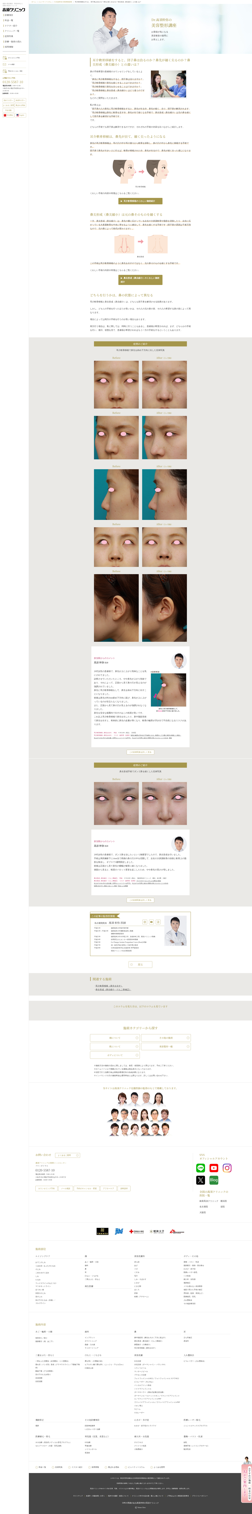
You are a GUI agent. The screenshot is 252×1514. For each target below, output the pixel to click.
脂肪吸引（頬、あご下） (44, 1341)
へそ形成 (187, 1276)
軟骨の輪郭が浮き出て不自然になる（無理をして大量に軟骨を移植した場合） (156, 735)
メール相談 (11, 64)
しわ (37, 1276)
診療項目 (9, 15)
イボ (136, 1269)
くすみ (136, 1272)
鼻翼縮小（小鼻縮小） (142, 1345)
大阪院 (203, 1212)
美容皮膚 (138, 1355)
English (21, 115)
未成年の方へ (20, 100)
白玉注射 (137, 1361)
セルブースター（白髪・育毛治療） (49, 1446)
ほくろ (136, 1290)
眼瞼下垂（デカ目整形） (44, 1371)
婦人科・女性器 (190, 1279)
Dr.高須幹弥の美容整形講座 (63, 2)
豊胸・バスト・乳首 (191, 1262)
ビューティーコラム (45, 2)
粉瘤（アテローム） (142, 1297)
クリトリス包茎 (140, 1446)
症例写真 (9, 36)
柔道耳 (186, 1341)
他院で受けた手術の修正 (193, 1290)
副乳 (185, 1442)
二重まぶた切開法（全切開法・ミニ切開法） (52, 1361)
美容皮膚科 (139, 1256)
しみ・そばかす (140, 1279)
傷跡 (37, 1426)
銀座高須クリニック (209, 1201)
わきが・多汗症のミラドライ (145, 1426)
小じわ (38, 1269)
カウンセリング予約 (14, 58)
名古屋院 (204, 1207)
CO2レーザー (139, 1413)
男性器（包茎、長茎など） (194, 1293)
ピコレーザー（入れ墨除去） (195, 1361)
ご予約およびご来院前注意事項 (178, 1496)
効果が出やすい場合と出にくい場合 (105, 886)
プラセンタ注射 (140, 1375)
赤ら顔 (136, 1262)
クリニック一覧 (12, 30)
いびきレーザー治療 (92, 1429)
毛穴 (136, 1276)
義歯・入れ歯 (90, 1345)
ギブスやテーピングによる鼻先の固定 (148, 881)
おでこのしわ (40, 1262)
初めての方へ (8, 100)
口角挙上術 (89, 1368)
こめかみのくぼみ (42, 1273)
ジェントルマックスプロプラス (196, 1426)
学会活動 (8, 110)
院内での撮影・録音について (118, 1496)
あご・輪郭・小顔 (91, 1262)
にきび (136, 1283)
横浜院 (223, 1201)
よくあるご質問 (64, 1155)
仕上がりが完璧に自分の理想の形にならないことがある (150, 738)
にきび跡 (137, 1286)
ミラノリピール (140, 1368)
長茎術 (87, 1453)
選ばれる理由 (20, 105)
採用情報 (9, 46)
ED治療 (87, 1442)
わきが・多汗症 (190, 1269)
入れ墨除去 (188, 1300)
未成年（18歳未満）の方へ (95, 1496)
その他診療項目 (190, 1304)
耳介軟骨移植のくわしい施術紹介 (138, 201)
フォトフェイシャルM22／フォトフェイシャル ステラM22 (156, 1378)
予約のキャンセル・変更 (15, 71)
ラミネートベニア (91, 1348)
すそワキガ (138, 1442)
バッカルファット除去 (142, 1385)
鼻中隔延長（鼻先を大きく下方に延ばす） (150, 1338)
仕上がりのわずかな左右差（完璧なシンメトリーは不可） (113, 738)
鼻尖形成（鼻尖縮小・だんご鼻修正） (113, 989)
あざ (136, 1265)
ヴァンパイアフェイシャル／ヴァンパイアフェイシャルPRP (157, 1402)
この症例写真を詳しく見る (140, 752)
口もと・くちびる (91, 1276)
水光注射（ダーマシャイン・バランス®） (150, 1364)
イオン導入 (138, 1406)
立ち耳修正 (188, 1338)
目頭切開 (38, 1378)
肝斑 (136, 1293)
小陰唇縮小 (138, 1449)
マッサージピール (141, 1371)
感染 (170, 738)
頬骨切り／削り (41, 1338)
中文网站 (10, 115)
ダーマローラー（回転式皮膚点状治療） (149, 1392)
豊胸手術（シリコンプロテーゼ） (196, 1446)
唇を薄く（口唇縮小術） (94, 1361)
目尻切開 (38, 1381)
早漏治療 (88, 1446)
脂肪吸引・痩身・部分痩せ (194, 1265)
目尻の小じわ (40, 1293)
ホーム (34, 2)
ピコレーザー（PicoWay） (144, 1382)
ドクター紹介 (11, 25)
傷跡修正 (187, 1283)
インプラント (90, 1338)
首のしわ (38, 1297)
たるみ (38, 1280)
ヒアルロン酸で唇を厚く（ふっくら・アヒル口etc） (104, 1364)
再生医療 (89, 1286)
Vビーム (137, 1409)
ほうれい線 (39, 1290)
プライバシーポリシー (200, 1496)
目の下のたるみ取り (43, 1374)
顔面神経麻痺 (90, 1426)
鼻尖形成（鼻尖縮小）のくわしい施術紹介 (140, 280)
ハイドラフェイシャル (142, 1389)
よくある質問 (159, 1467)
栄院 (222, 1207)
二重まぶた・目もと (92, 1279)
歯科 (86, 1265)
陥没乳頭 (187, 1449)
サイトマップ (78, 1496)
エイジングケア (42, 1256)
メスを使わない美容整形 (193, 1286)
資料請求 (124, 1189)
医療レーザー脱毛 (190, 1272)
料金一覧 (9, 20)
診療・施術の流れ (13, 41)
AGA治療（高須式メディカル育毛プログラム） (53, 1442)
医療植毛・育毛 (190, 1297)
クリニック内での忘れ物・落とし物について (147, 1496)
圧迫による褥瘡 (123, 886)
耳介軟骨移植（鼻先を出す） (109, 986)
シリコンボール (91, 1449)
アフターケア (108, 1189)
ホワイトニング (91, 1341)
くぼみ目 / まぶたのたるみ (45, 1266)
